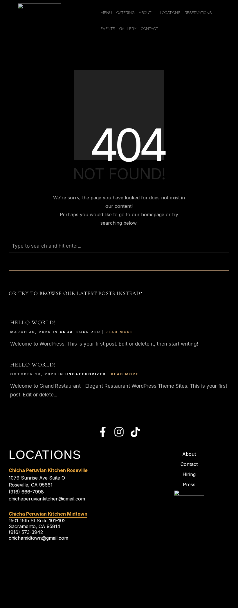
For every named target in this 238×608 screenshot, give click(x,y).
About (189, 454)
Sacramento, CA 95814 (34, 526)
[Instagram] (119, 432)
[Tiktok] (135, 432)
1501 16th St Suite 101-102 (37, 520)
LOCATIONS (170, 12)
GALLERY (127, 28)
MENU (106, 12)
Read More (119, 332)
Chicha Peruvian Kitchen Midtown (48, 514)
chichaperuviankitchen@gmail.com (47, 499)
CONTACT (149, 28)
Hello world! (33, 322)
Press (189, 484)
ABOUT (145, 12)
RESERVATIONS (198, 12)
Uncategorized (80, 332)
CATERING (125, 12)
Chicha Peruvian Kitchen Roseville (48, 470)
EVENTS (107, 28)
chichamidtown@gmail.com (38, 538)
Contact (189, 464)
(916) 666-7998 (26, 492)
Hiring (189, 474)
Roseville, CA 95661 (31, 485)
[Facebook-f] (103, 432)
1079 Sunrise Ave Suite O (37, 478)
